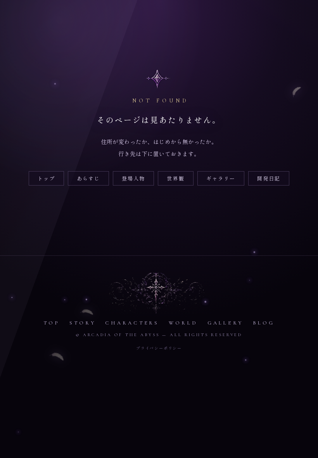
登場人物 (133, 178)
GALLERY (225, 323)
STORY (82, 323)
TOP (51, 323)
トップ (46, 178)
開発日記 (268, 178)
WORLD (183, 323)
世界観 (175, 178)
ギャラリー (220, 178)
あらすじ (88, 178)
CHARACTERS (132, 323)
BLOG (264, 323)
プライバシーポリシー (159, 348)
